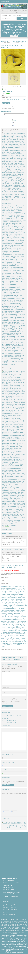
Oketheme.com (20, 952)
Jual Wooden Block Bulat (8, 364)
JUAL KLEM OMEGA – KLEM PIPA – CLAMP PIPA (12, 566)
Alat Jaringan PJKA (7, 718)
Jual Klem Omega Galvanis (9, 199)
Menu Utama (5, 1)
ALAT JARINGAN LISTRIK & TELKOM (16, 41)
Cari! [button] (22, 18)
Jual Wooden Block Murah (9, 525)
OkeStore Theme (8, 952)
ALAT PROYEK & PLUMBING (9, 101)
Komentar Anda (6, 671)
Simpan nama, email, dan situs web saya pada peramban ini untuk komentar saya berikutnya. (14, 701)
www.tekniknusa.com (14, 896)
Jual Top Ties (6, 912)
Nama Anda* (5, 687)
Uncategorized (6, 725)
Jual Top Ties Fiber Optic (9, 914)
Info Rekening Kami (7, 784)
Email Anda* (5, 693)
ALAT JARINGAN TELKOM (9, 720)
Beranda (3, 41)
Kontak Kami (14, 35)
